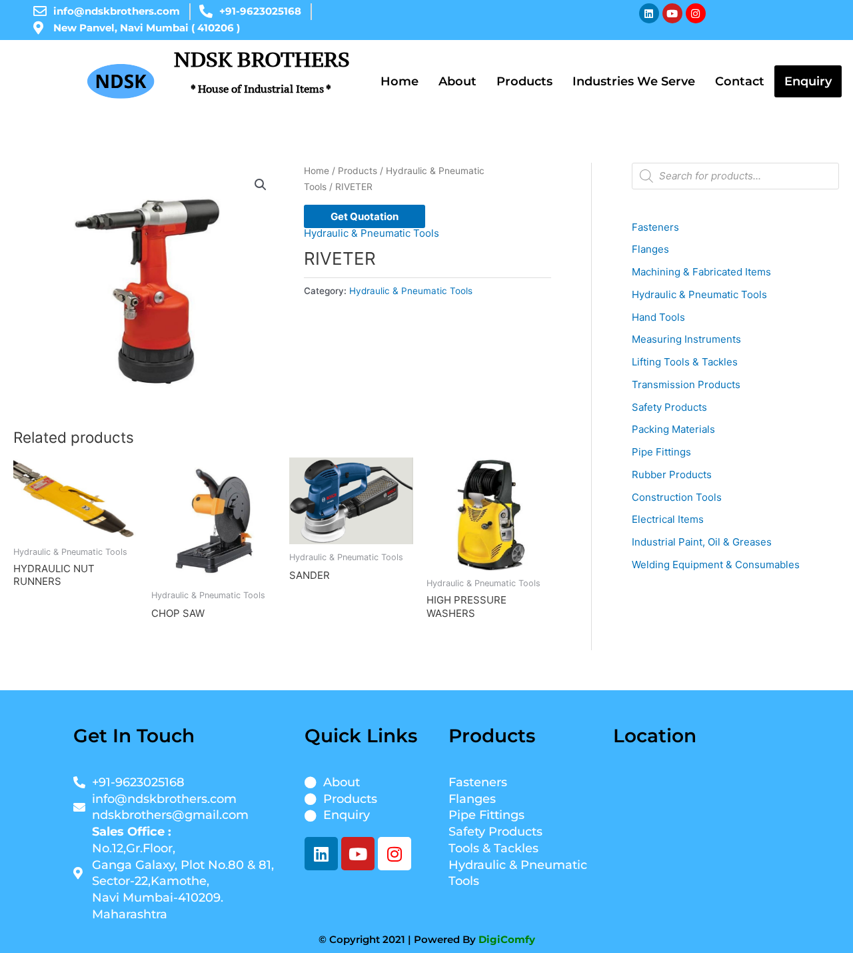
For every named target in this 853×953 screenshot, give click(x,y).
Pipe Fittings (661, 451)
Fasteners (655, 227)
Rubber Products (672, 474)
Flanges (650, 249)
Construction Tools (677, 497)
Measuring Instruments (686, 339)
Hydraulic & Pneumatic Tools (371, 233)
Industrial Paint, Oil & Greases (702, 542)
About (457, 81)
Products (524, 81)
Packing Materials (673, 429)
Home (400, 81)
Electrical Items (668, 519)
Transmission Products (686, 384)
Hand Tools (658, 317)
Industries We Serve (633, 81)
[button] (261, 185)
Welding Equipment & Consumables (716, 564)
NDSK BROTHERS (262, 70)
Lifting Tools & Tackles (685, 361)
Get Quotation (365, 216)
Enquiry (808, 81)
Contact (739, 81)
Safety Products (669, 407)
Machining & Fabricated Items (701, 271)
